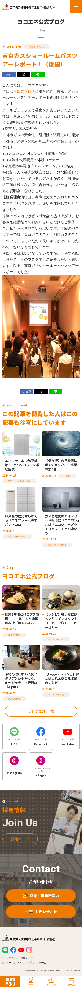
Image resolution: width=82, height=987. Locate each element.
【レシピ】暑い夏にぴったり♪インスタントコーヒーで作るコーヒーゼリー (61, 620)
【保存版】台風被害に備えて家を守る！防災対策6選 (61, 464)
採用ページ (20, 839)
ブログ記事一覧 (41, 711)
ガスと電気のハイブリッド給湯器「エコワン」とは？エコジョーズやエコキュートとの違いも (62, 524)
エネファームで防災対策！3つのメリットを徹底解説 (22, 464)
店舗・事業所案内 (44, 895)
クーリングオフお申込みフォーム (26, 962)
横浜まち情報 (14, 635)
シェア (9, 75)
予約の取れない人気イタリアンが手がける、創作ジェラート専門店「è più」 (21, 680)
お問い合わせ (46, 911)
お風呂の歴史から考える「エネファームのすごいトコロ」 (21, 520)
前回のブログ (24, 91)
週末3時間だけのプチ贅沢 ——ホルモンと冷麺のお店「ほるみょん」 (22, 618)
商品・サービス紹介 (17, 536)
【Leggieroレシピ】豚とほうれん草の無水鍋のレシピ (62, 678)
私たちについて (36, 47)
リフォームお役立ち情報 (19, 481)
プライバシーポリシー (19, 958)
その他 (67, 476)
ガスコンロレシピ (56, 639)
